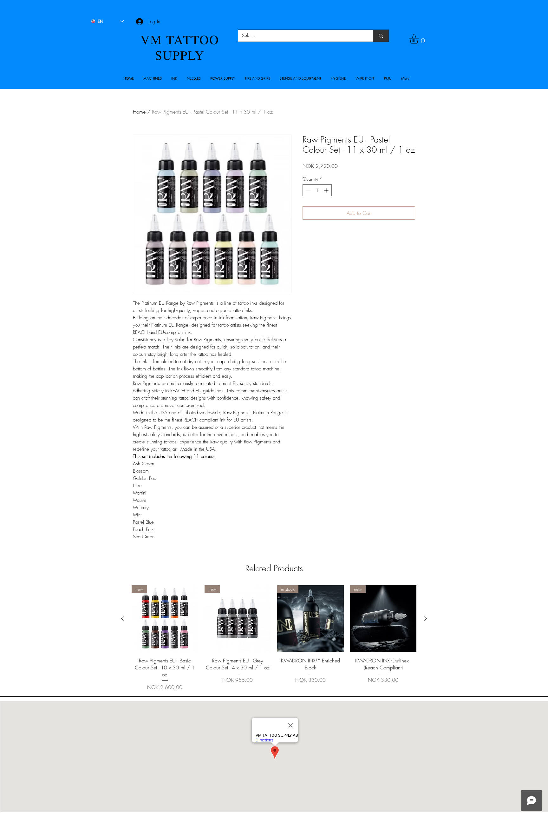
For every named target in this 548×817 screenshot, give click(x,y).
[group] (274, 638)
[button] (152, 78)
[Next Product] (425, 618)
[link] (419, 38)
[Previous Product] (122, 618)
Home (139, 111)
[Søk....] (380, 36)
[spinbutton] (317, 190)
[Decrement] (307, 190)
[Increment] (327, 190)
